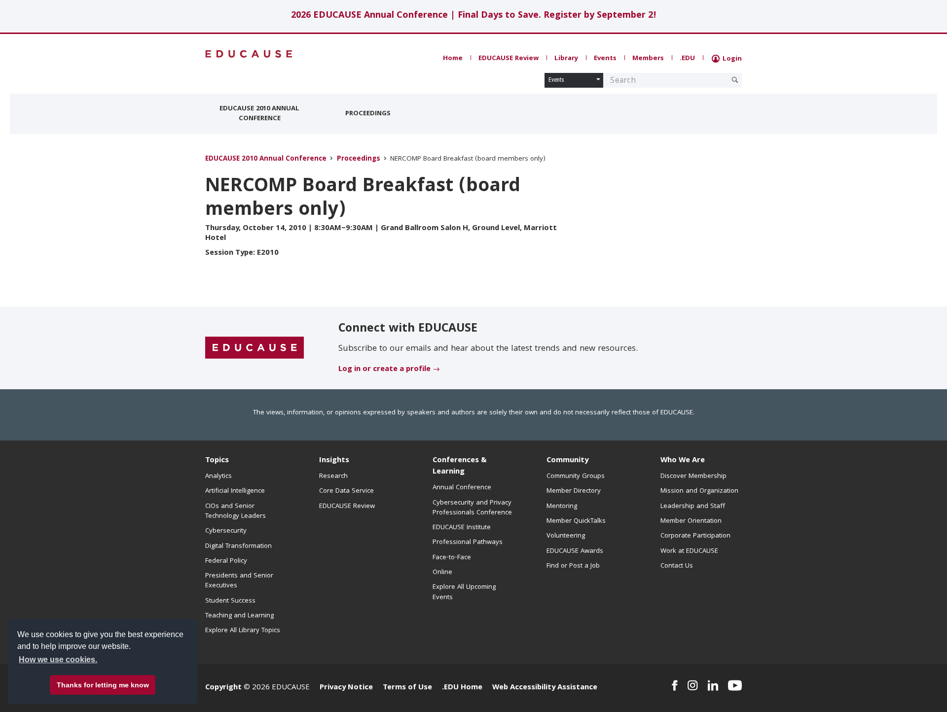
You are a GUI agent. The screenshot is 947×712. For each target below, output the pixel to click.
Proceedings (368, 113)
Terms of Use (407, 687)
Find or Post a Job (573, 566)
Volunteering (565, 536)
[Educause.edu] (254, 348)
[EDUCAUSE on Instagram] (693, 685)
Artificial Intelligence (235, 491)
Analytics (218, 476)
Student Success (230, 601)
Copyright (223, 687)
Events (605, 58)
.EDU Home (462, 687)
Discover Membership (693, 476)
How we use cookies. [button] (58, 659)
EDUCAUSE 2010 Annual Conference (259, 113)
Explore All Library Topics (242, 630)
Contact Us (676, 566)
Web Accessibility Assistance (544, 687)
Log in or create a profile (384, 369)
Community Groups (575, 476)
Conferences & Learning (460, 466)
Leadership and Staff (692, 506)
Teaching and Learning (239, 615)
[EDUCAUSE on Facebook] (674, 685)
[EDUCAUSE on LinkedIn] (713, 685)
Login (731, 59)
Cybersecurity (226, 531)
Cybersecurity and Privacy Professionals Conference (472, 508)
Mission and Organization (699, 491)
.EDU (687, 58)
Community (567, 460)
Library (566, 58)
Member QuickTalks (576, 521)
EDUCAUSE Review (508, 58)
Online (442, 572)
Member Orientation (691, 521)
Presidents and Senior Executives (239, 581)
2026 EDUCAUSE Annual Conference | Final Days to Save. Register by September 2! (473, 16)
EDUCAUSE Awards (574, 551)
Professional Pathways (468, 542)
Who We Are (682, 460)
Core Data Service (346, 491)
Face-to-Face (452, 557)
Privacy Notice (346, 687)
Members (648, 58)
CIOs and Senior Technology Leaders (235, 511)
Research (333, 476)
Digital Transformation (238, 546)
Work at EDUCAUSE (689, 551)
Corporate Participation (695, 536)
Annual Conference (462, 487)
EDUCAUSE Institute (462, 527)
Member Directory (573, 491)
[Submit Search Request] (735, 80)
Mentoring (561, 506)
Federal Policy (226, 561)
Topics (217, 460)
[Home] (249, 54)
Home (453, 58)
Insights (334, 460)
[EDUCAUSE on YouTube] (735, 685)
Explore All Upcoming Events (464, 592)
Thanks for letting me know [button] (103, 685)
